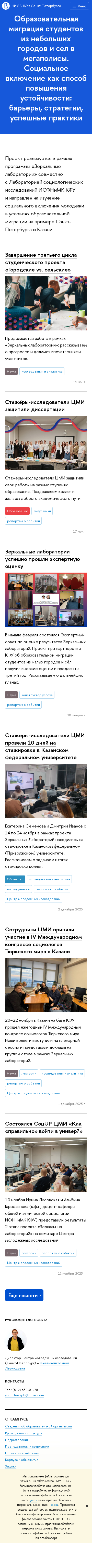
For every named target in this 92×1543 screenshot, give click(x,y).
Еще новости (23, 1295)
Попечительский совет (22, 1453)
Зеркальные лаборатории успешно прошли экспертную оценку (42, 559)
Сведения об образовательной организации (38, 1426)
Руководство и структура (23, 1433)
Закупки (10, 1466)
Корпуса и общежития (21, 1460)
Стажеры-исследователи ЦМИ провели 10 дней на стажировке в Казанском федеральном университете (45, 746)
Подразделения (17, 1440)
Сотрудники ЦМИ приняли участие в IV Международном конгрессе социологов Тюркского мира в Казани (43, 940)
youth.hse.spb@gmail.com (24, 1395)
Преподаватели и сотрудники (27, 1446)
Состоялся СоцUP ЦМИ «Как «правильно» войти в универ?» (44, 1127)
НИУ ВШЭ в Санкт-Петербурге (36, 5)
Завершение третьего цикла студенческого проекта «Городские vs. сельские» (41, 262)
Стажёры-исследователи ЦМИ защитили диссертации (45, 405)
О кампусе (16, 1419)
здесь (33, 1500)
